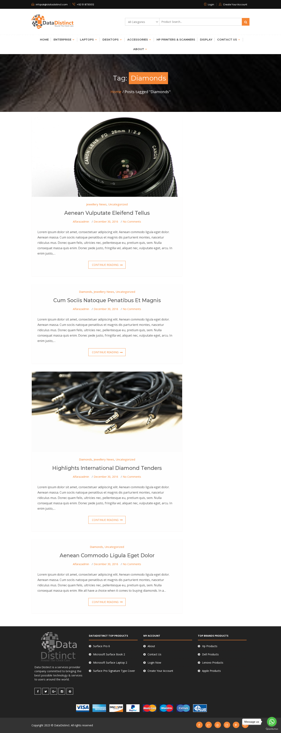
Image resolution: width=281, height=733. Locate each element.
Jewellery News (96, 204)
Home (44, 39)
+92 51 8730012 (85, 4)
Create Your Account (235, 4)
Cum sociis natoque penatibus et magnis (107, 300)
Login (211, 4)
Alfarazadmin (81, 221)
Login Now (154, 662)
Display (206, 39)
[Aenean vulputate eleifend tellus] (107, 156)
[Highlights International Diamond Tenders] (107, 411)
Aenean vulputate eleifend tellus (107, 213)
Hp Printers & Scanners (176, 39)
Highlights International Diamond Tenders (107, 468)
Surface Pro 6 (101, 646)
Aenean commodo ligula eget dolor (107, 555)
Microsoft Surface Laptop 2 (110, 662)
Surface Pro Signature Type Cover (114, 671)
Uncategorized (118, 204)
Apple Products (211, 671)
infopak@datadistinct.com (52, 4)
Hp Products (209, 646)
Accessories (137, 39)
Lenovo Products (212, 662)
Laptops (87, 39)
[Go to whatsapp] (272, 721)
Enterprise (62, 39)
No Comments (132, 221)
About (138, 49)
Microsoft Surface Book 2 (109, 654)
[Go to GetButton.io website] (272, 729)
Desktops (110, 39)
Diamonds (85, 291)
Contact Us (227, 39)
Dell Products (210, 654)
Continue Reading (105, 265)
